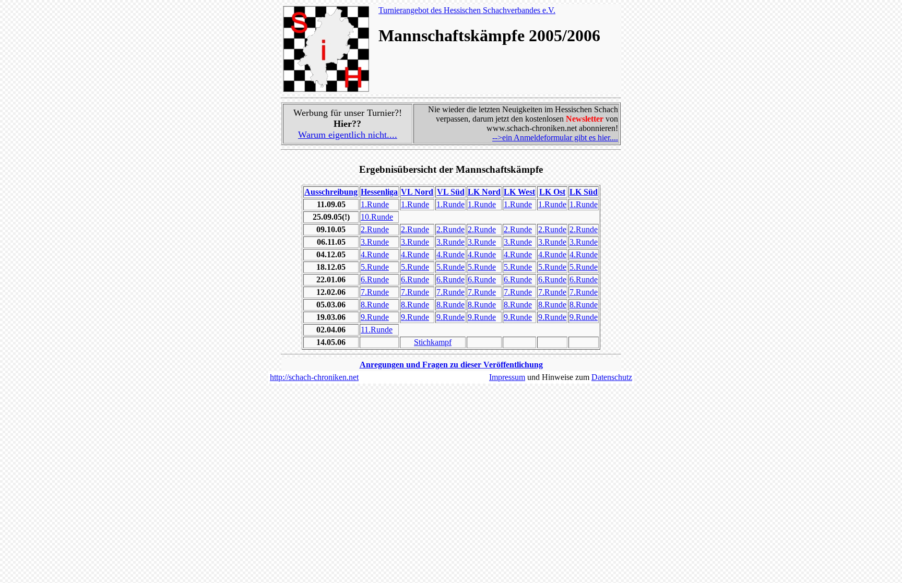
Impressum (507, 377)
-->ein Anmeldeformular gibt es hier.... (555, 137)
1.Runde (375, 204)
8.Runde (375, 304)
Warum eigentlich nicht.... (347, 134)
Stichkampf (433, 342)
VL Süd (451, 191)
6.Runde (375, 279)
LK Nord (484, 191)
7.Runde (375, 292)
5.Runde (375, 267)
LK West (519, 191)
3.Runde (375, 241)
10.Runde (377, 216)
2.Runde (375, 229)
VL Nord (417, 191)
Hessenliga (379, 191)
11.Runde (377, 329)
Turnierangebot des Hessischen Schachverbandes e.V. (466, 10)
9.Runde (375, 317)
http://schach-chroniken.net (314, 377)
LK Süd (583, 191)
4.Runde (375, 254)
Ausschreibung (331, 191)
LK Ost (552, 191)
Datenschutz (611, 377)
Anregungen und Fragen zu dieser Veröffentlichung (451, 364)
